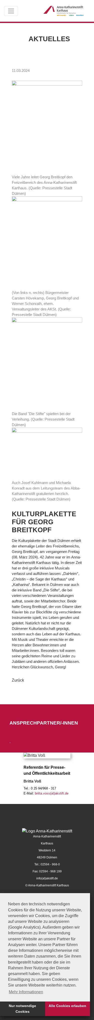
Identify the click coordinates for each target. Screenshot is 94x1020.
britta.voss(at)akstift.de (51, 793)
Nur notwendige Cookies (22, 1009)
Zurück (18, 680)
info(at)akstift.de (47, 878)
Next (83, 771)
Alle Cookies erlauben (67, 1006)
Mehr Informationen (26, 992)
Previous (11, 771)
